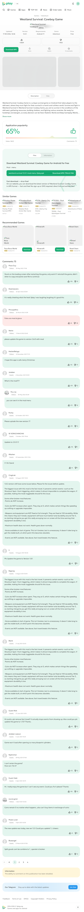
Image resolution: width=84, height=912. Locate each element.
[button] (78, 907)
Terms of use (16, 899)
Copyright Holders (37, 899)
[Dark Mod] (73, 4)
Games (36, 16)
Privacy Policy (52, 899)
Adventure (44, 16)
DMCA (26, 899)
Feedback (6, 899)
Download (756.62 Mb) (63, 173)
